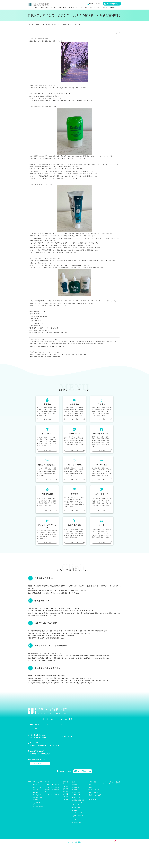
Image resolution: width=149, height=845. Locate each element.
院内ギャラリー (37, 795)
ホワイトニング (77, 812)
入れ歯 (74, 819)
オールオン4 (76, 794)
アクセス (48, 782)
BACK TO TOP (119, 843)
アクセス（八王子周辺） (52, 787)
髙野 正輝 (65, 791)
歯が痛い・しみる (93, 790)
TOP (29, 782)
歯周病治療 (75, 787)
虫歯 (89, 784)
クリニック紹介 (37, 782)
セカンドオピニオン (78, 797)
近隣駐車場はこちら (40, 763)
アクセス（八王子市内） (52, 784)
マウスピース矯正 (77, 802)
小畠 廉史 (65, 799)
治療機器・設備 (37, 797)
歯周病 (90, 787)
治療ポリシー (37, 784)
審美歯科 (75, 810)
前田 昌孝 (65, 789)
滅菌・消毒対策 (38, 806)
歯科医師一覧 (66, 782)
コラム (104, 782)
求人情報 (118, 782)
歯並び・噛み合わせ (94, 792)
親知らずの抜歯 (77, 822)
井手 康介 (65, 796)
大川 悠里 (65, 794)
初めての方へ (37, 787)
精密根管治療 (76, 807)
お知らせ (111, 782)
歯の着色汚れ (92, 799)
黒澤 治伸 (65, 786)
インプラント (76, 792)
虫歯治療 (75, 784)
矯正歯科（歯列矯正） (79, 800)
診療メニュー (76, 782)
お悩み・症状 (92, 782)
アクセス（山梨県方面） (52, 794)
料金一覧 (35, 790)
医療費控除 (36, 792)
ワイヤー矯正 (76, 804)
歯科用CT (36, 799)
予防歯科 (75, 790)
